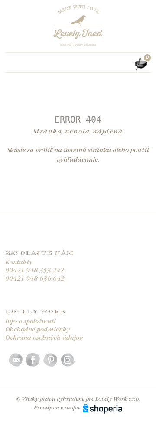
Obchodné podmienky (37, 330)
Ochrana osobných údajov (44, 338)
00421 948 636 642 (35, 279)
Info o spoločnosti (30, 322)
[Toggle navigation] (10, 64)
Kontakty (18, 262)
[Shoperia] (103, 408)
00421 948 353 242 (34, 271)
